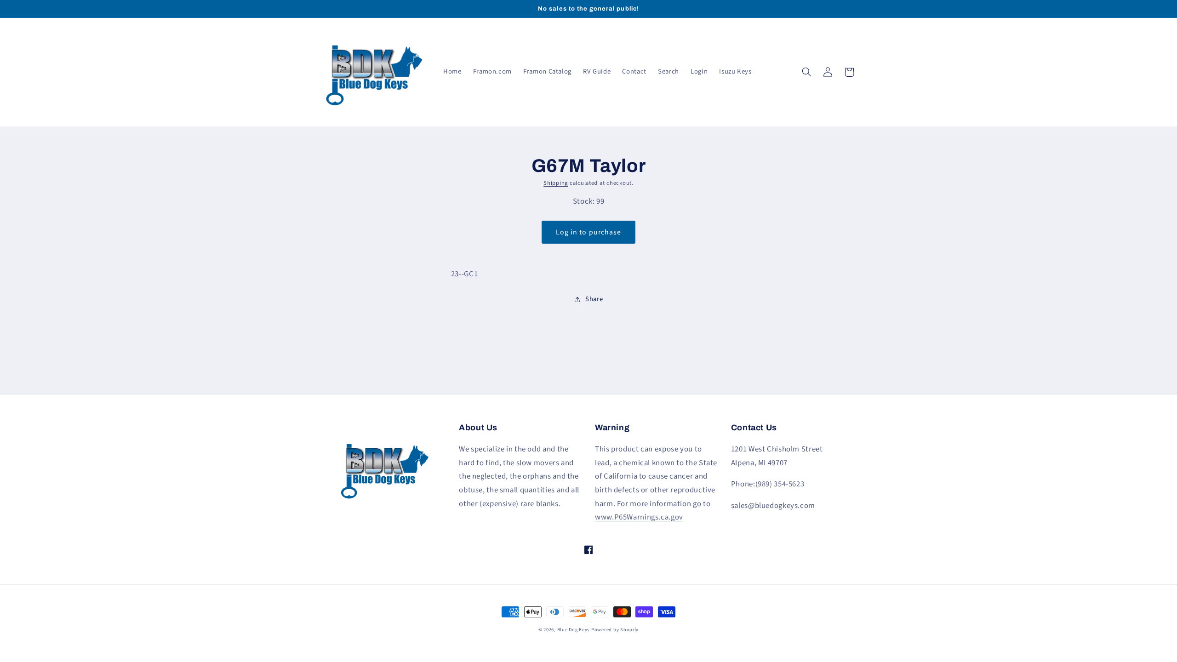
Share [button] (594, 299)
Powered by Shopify (615, 629)
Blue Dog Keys (573, 629)
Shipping (555, 183)
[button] (806, 72)
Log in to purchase (588, 232)
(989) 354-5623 (780, 484)
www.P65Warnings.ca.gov (639, 517)
